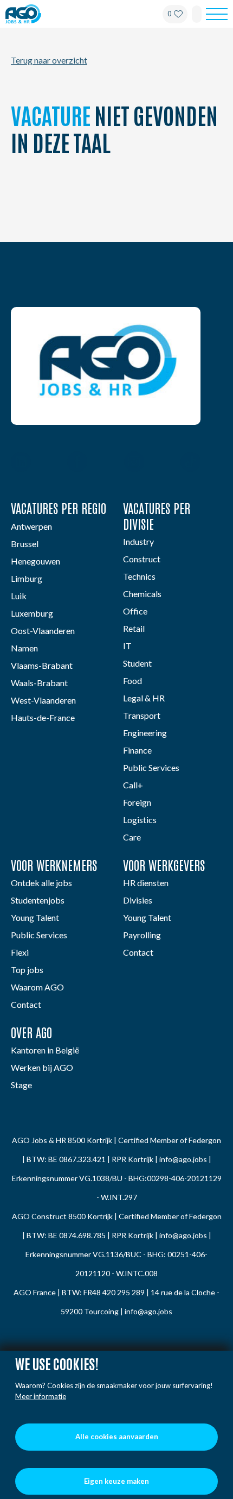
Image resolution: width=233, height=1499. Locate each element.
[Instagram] (134, 463)
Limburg (26, 578)
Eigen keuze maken (116, 1481)
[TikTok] (190, 463)
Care (132, 837)
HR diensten (146, 882)
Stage (21, 1085)
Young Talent (35, 917)
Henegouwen (35, 561)
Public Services (151, 767)
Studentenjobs (37, 900)
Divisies (137, 900)
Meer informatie (40, 1396)
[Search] (196, 14)
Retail (134, 628)
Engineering (145, 732)
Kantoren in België (45, 1050)
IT (127, 646)
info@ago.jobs (183, 1159)
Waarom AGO (37, 987)
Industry (138, 541)
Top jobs (27, 969)
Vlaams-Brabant (42, 665)
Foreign (137, 802)
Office (135, 611)
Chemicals (142, 593)
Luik (19, 596)
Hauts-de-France (43, 717)
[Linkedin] (21, 463)
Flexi (20, 952)
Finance (137, 750)
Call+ (133, 785)
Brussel (24, 543)
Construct (141, 559)
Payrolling (142, 935)
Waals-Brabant (39, 683)
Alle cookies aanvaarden (116, 1436)
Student (137, 663)
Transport (141, 715)
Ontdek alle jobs (41, 882)
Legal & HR (144, 698)
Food (132, 680)
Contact (26, 1004)
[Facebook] (77, 463)
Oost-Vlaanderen (43, 630)
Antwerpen (31, 526)
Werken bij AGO (42, 1067)
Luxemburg (32, 613)
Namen (24, 648)
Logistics (140, 819)
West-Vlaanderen (43, 700)
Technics (139, 576)
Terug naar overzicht (49, 60)
